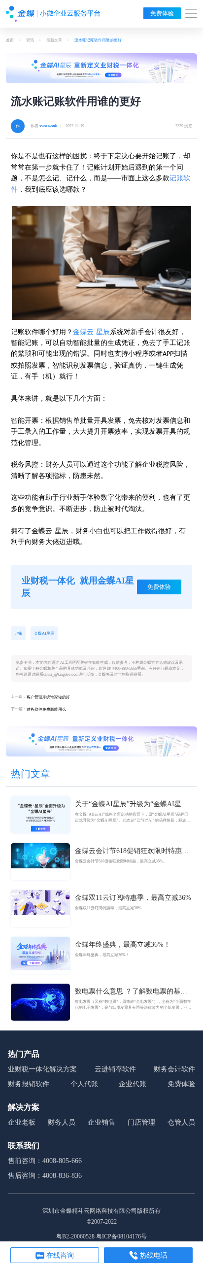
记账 (18, 633)
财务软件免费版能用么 (46, 709)
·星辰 (102, 332)
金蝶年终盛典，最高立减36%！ (122, 944)
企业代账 (132, 1084)
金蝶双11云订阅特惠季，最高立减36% (133, 897)
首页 (10, 40)
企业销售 (101, 1122)
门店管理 (141, 1122)
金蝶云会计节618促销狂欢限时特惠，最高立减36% (132, 851)
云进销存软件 (115, 1069)
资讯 (30, 40)
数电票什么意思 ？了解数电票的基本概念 (131, 992)
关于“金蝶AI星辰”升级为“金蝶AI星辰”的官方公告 (133, 804)
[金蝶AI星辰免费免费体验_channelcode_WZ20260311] (101, 741)
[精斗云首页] (53, 14)
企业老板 (21, 1122)
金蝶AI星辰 (44, 633)
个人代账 (84, 1084)
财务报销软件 (28, 1084)
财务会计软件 (174, 1069)
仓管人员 (181, 1122)
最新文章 (54, 40)
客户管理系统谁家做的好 (48, 697)
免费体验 (162, 13)
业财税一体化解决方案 (42, 1069)
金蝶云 (83, 332)
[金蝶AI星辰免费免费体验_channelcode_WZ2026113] (101, 68)
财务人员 (61, 1122)
